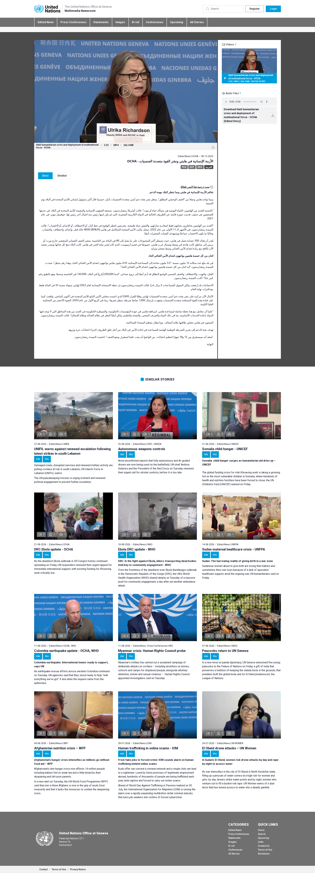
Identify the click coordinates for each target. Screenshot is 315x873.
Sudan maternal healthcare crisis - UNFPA (233, 549)
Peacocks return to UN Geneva (225, 651)
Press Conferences (73, 22)
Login (273, 8)
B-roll (135, 22)
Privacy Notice (78, 869)
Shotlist (62, 175)
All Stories (197, 22)
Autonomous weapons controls (141, 449)
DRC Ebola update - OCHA (53, 549)
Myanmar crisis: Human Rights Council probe (152, 651)
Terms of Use (265, 849)
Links (260, 842)
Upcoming (176, 22)
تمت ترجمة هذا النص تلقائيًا (194, 187)
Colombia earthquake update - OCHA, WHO (66, 651)
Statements (101, 22)
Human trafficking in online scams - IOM (148, 748)
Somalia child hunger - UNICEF (225, 449)
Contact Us (263, 846)
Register (255, 8)
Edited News (46, 22)
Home (261, 830)
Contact (43, 869)
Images (120, 22)
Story (45, 175)
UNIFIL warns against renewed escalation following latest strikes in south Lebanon (72, 451)
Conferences (154, 22)
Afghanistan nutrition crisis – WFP (60, 748)
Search (262, 834)
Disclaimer (264, 853)
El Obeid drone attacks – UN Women (229, 748)
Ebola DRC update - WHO (136, 549)
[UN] (47, 9)
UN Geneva (248, 662)
